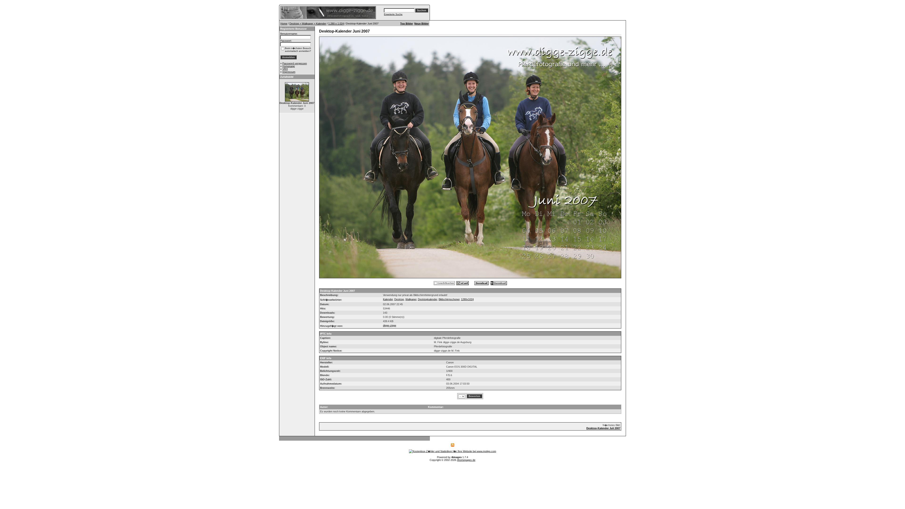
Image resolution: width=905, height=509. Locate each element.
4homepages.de (466, 460)
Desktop (399, 299)
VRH (285, 69)
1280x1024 (467, 299)
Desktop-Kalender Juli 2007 (603, 428)
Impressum (288, 71)
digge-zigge (389, 325)
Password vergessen (294, 63)
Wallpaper (410, 299)
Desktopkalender (427, 299)
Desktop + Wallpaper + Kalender (307, 23)
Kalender (388, 299)
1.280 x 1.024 (336, 23)
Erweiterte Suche (393, 14)
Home (283, 23)
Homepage (288, 66)
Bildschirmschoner (449, 299)
